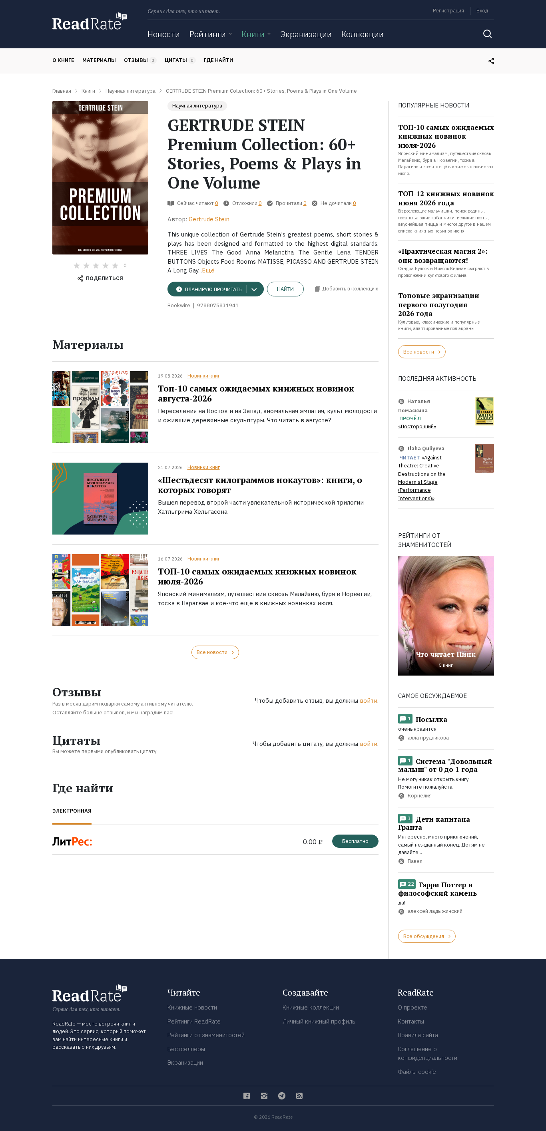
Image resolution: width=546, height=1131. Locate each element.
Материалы (99, 60)
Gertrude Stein (209, 219)
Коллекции (362, 34)
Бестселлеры (186, 1049)
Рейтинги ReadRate (194, 1021)
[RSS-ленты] (299, 1095)
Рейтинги (207, 34)
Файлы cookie (417, 1071)
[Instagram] (264, 1095)
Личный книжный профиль (319, 1021)
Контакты (411, 1021)
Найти (285, 289)
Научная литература (197, 105)
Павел (415, 861)
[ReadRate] (89, 21)
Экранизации (306, 34)
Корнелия (420, 795)
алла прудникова (428, 737)
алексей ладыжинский (435, 911)
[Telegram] (281, 1095)
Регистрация (448, 10)
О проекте (412, 1007)
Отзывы (139, 60)
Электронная (72, 810)
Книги (253, 34)
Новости (163, 34)
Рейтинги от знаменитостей (206, 1035)
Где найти (218, 60)
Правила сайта (418, 1035)
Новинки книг (203, 375)
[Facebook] (246, 1095)
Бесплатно (355, 841)
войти (368, 700)
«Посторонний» (417, 426)
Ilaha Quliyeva (425, 448)
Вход (482, 10)
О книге (63, 60)
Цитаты (179, 60)
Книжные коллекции (311, 1007)
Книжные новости (192, 1007)
